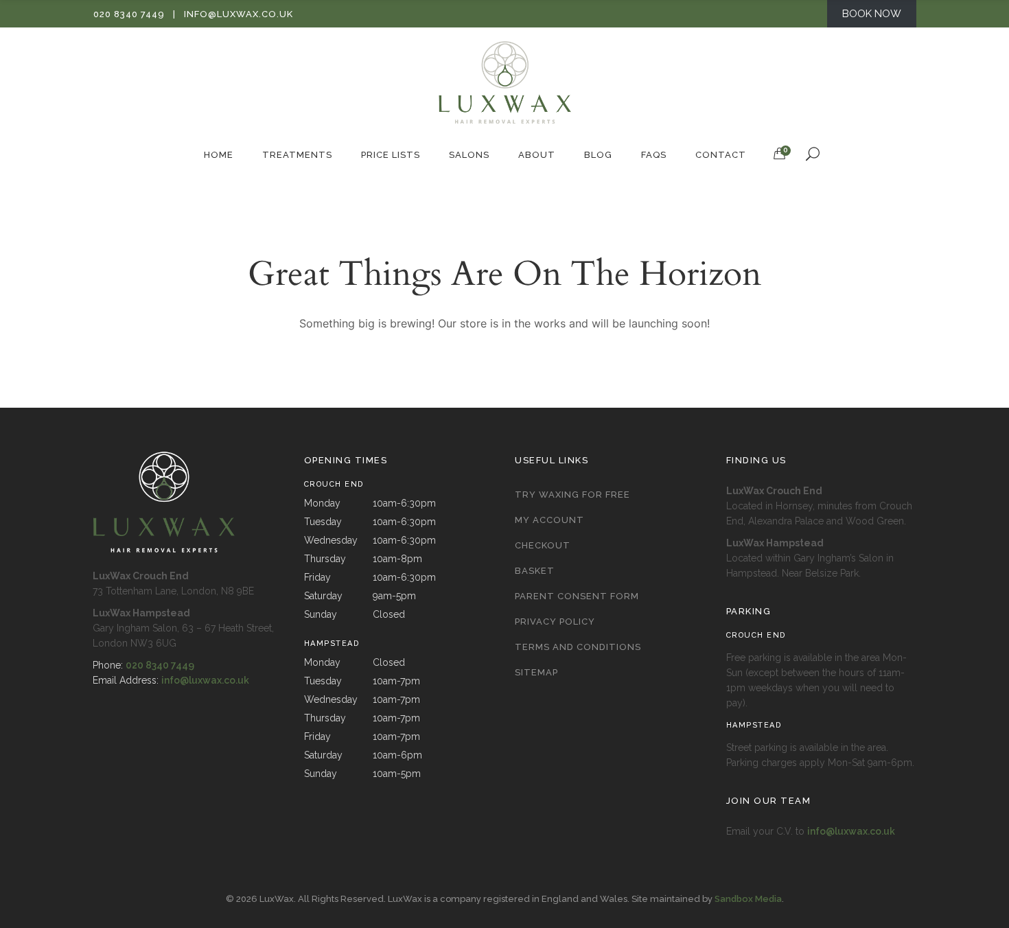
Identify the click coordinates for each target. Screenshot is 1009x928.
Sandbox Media (748, 899)
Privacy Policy (555, 621)
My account (549, 520)
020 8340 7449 (129, 14)
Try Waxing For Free (572, 494)
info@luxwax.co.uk (238, 14)
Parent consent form (577, 596)
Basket (535, 571)
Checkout (542, 545)
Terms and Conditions (578, 647)
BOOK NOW (871, 14)
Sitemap (536, 672)
